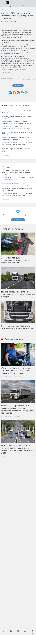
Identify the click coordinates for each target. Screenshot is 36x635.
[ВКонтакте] (10, 92)
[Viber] (18, 92)
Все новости (5, 155)
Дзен (2, 456)
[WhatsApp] (22, 92)
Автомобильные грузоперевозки (11, 376)
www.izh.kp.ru (6, 72)
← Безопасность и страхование (10, 10)
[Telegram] (26, 92)
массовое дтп (4, 78)
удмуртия (10, 78)
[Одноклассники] (14, 92)
